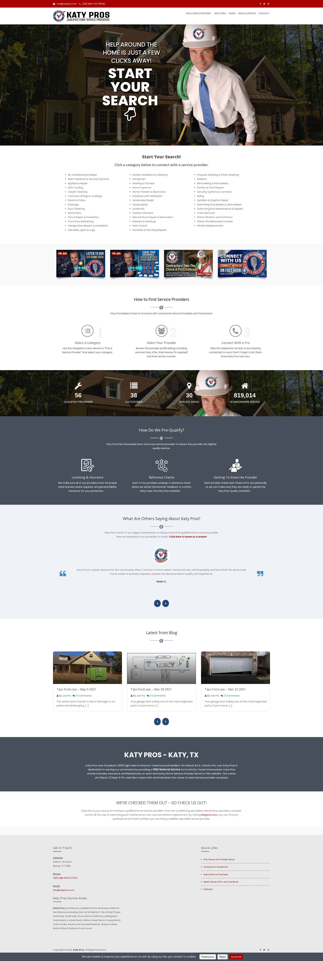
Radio (232, 13)
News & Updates (246, 13)
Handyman (139, 179)
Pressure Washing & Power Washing (218, 174)
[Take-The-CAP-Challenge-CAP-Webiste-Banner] (188, 263)
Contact (263, 13)
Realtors (202, 179)
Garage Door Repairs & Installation (88, 225)
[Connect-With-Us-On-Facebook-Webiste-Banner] (242, 263)
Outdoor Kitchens (143, 213)
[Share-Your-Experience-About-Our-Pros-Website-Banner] (134, 263)
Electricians (74, 213)
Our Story (219, 13)
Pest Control (140, 225)
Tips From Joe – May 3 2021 (76, 689)
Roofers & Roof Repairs (210, 187)
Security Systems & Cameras (214, 191)
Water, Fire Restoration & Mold (214, 221)
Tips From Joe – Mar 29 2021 (151, 689)
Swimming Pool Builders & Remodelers (219, 204)
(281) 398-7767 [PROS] (93, 3)
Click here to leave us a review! (188, 536)
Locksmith (139, 208)
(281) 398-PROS (65, 878)
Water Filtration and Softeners (214, 217)
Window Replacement (210, 225)
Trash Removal (206, 213)
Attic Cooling (75, 187)
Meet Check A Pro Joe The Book (221, 881)
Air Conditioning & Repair (82, 174)
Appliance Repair (77, 183)
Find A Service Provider (198, 13)
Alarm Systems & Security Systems (88, 179)
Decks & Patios (76, 200)
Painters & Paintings (144, 221)
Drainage (73, 204)
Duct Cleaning (76, 208)
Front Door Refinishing (81, 221)
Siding (200, 196)
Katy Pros (78, 949)
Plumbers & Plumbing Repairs (150, 230)
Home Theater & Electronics (149, 191)
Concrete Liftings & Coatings (85, 196)
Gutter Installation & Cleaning (150, 174)
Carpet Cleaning (77, 191)
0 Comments (84, 695)
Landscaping (140, 204)
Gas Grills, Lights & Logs (81, 230)
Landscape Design (143, 200)
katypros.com (209, 814)
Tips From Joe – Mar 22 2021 (225, 689)
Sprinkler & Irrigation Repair (212, 200)
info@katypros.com (67, 3)
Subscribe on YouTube (216, 874)
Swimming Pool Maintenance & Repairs (220, 208)
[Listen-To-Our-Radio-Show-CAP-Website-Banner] (80, 263)
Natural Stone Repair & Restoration (153, 217)
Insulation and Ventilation (147, 196)
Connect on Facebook (216, 866)
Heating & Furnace (143, 183)
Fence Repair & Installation (83, 217)
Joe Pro (67, 695)
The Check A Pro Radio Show (219, 859)
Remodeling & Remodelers (212, 183)
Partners (208, 889)
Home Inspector (142, 187)
